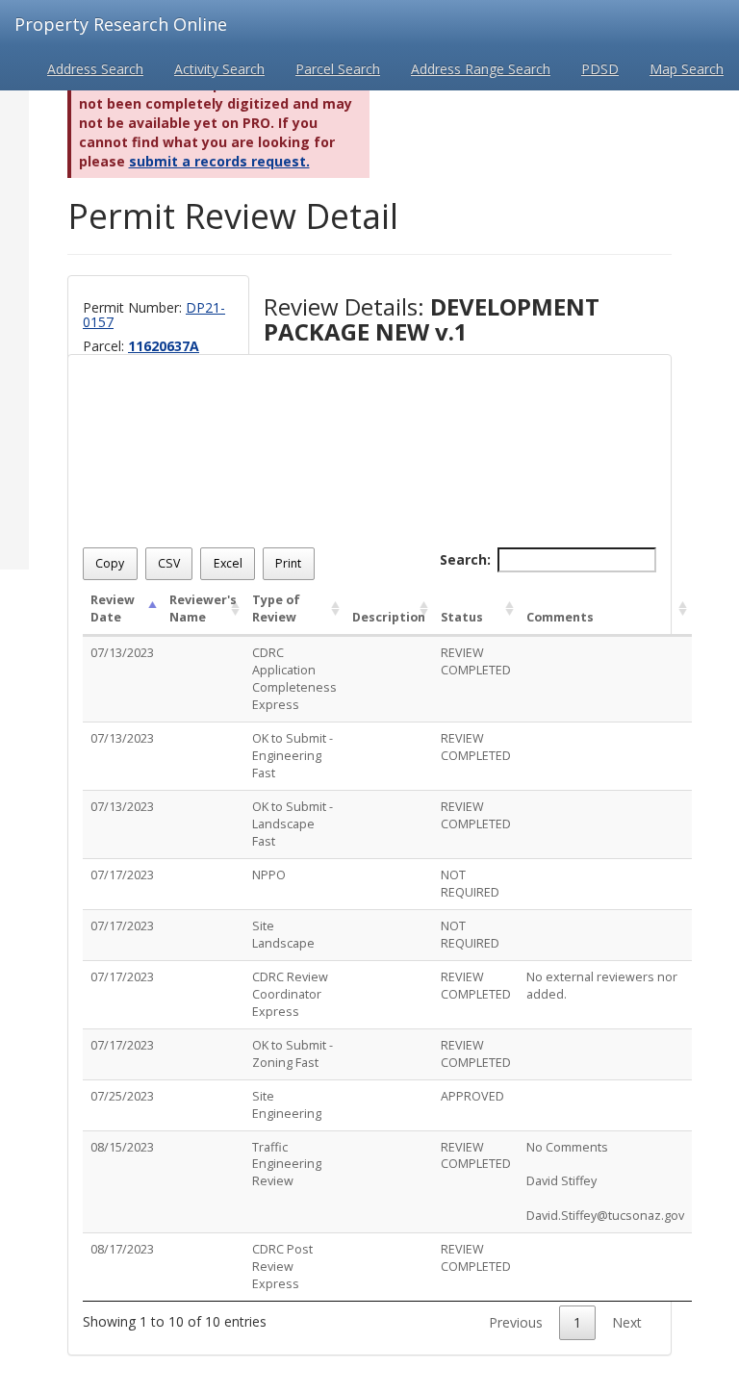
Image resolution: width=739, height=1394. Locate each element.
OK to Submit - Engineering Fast (292, 755)
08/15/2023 (122, 1147)
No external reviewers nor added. (601, 985)
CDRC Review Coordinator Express (290, 994)
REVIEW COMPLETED (476, 661)
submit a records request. (219, 161)
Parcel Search (337, 69)
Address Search (95, 69)
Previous (516, 1322)
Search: (465, 559)
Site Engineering (286, 1105)
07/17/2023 (122, 875)
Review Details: (431, 319)
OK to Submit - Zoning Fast (292, 1054)
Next (627, 1322)
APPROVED (472, 1096)
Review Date (112, 608)
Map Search (687, 69)
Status (462, 617)
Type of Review (276, 608)
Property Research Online (120, 24)
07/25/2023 (122, 1096)
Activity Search (219, 69)
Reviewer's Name (203, 608)
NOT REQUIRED (470, 883)
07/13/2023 (122, 653)
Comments (560, 617)
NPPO (269, 875)
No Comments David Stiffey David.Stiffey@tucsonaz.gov (605, 1182)
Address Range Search (480, 69)
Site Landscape (283, 934)
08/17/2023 (122, 1249)
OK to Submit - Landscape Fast (292, 823)
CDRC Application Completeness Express (294, 679)
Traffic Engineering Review (286, 1164)
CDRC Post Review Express (282, 1266)
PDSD (600, 69)
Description (388, 617)
